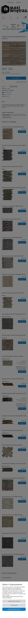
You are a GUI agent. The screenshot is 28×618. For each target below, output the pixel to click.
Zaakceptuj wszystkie (14, 609)
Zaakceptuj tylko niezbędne (14, 601)
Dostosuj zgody (14, 605)
